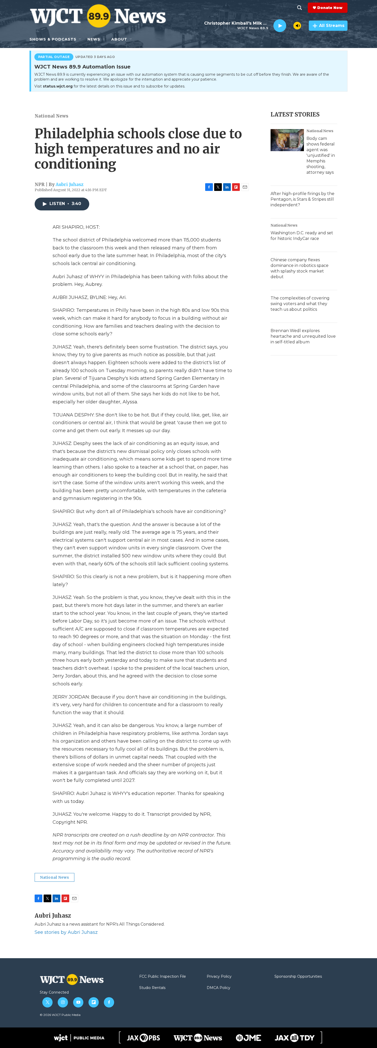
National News (51, 116)
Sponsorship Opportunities (298, 977)
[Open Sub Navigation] (80, 39)
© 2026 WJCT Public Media (60, 1015)
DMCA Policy (218, 988)
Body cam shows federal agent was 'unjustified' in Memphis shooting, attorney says (320, 155)
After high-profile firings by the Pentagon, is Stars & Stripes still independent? (302, 199)
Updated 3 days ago (95, 57)
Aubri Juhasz (69, 184)
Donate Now (329, 8)
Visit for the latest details (109, 86)
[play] (280, 26)
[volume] (297, 26)
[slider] (290, 25)
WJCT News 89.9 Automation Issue (82, 67)
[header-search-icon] (299, 7)
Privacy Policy (219, 977)
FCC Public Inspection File (162, 977)
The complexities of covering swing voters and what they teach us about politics (300, 304)
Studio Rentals (152, 988)
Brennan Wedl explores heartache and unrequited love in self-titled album (303, 336)
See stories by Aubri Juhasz (66, 932)
